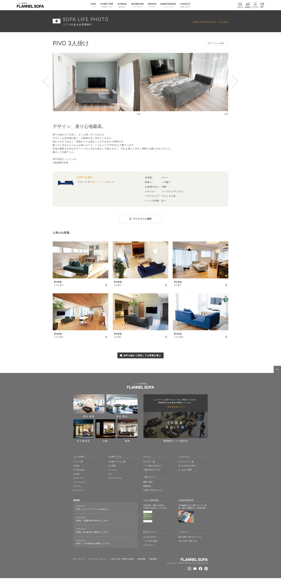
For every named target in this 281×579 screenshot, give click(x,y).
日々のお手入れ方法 (187, 466)
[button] (51, 81)
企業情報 (153, 559)
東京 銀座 (89, 416)
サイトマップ (79, 559)
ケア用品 (112, 466)
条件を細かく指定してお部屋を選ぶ (142, 355)
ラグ (110, 474)
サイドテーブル (115, 478)
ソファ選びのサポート (152, 466)
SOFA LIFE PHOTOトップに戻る (210, 22)
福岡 (127, 441)
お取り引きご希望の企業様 (122, 559)
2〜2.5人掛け (79, 470)
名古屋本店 (83, 441)
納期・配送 (148, 482)
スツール (77, 486)
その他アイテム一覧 (116, 461)
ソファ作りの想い (151, 541)
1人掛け (76, 466)
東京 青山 (122, 416)
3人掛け (76, 474)
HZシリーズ (98, 181)
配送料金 (147, 486)
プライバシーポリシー (97, 559)
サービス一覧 (149, 461)
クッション (113, 470)
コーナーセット (79, 482)
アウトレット (79, 490)
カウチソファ (79, 478)
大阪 (105, 441)
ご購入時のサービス (151, 470)
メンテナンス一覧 (186, 461)
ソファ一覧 (78, 461)
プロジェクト (149, 545)
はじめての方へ (150, 537)
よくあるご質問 (185, 470)
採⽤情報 (141, 559)
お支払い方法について (152, 490)
